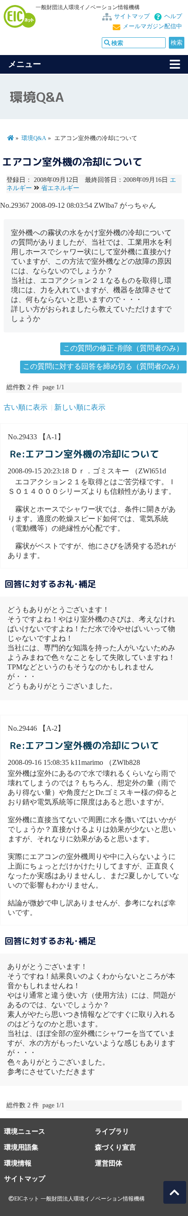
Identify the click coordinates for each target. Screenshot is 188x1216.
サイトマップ (132, 16)
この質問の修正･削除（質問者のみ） (123, 348)
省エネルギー (60, 188)
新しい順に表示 (79, 407)
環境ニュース (24, 1131)
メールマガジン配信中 (152, 26)
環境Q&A (33, 138)
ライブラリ (112, 1131)
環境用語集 (21, 1147)
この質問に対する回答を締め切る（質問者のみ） (103, 366)
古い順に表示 (25, 407)
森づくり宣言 (115, 1147)
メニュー (24, 64)
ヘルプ (173, 16)
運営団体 (108, 1163)
